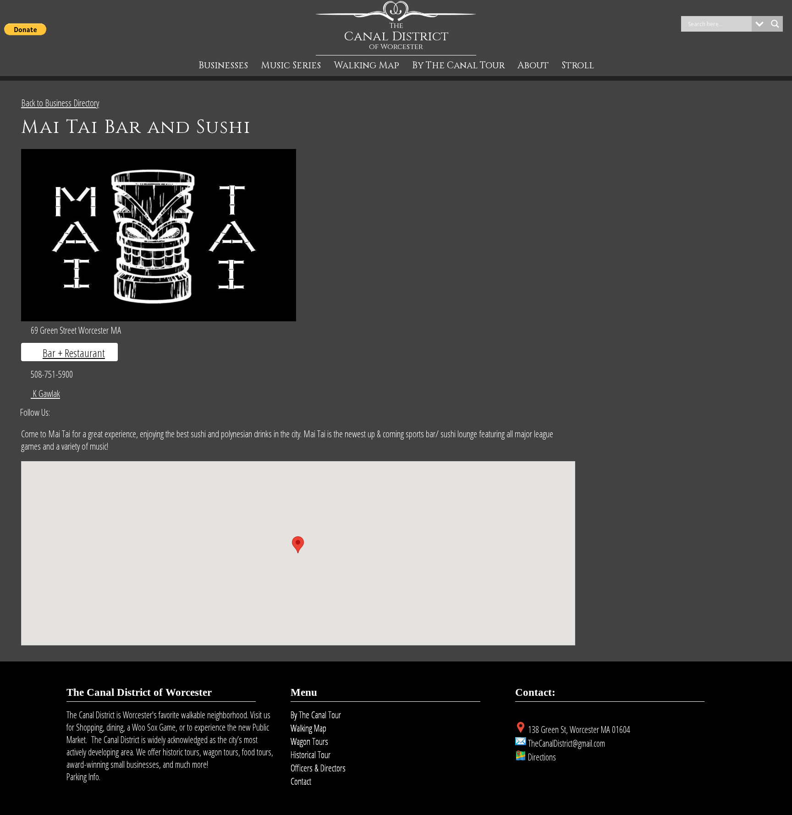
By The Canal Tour (458, 65)
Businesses (223, 65)
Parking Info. (83, 777)
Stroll (577, 65)
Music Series (291, 65)
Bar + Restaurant (74, 352)
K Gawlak (45, 393)
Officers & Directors (318, 768)
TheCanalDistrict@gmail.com (566, 743)
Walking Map (366, 65)
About (533, 65)
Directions (542, 757)
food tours (256, 752)
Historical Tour (310, 755)
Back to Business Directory (60, 102)
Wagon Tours (309, 741)
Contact (301, 781)
